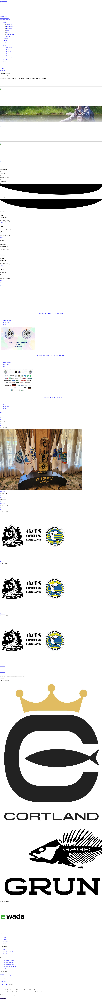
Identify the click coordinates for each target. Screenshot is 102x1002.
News (7, 30)
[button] (2, 678)
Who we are (9, 24)
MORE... (2, 222)
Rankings (5, 40)
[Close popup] (1, 1000)
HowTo (8, 32)
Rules (4, 42)
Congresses (5, 38)
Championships (6, 36)
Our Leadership (9, 28)
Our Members (9, 26)
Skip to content (3, 1)
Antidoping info (10, 34)
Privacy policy (3, 981)
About (4, 22)
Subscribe (3, 998)
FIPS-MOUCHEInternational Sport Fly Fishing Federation (5, 18)
